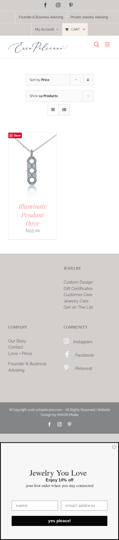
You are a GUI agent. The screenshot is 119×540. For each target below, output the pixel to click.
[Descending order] (88, 79)
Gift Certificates (78, 288)
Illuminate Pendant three (33, 214)
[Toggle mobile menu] (108, 44)
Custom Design (78, 282)
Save (17, 135)
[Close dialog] (114, 447)
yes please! (59, 521)
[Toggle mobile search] (96, 44)
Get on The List (78, 307)
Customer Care (78, 294)
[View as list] (64, 109)
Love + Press (20, 353)
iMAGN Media (68, 415)
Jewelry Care (76, 301)
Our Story (17, 341)
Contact (15, 347)
